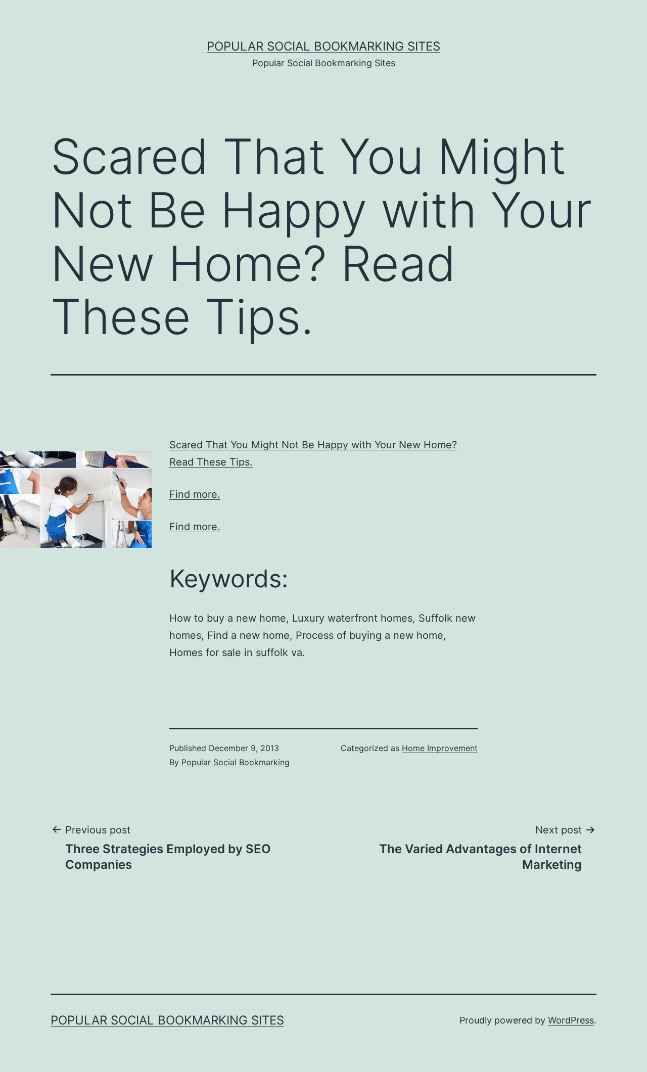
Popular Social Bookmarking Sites (323, 46)
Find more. (194, 494)
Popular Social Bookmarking (235, 762)
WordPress (571, 1020)
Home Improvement (440, 748)
